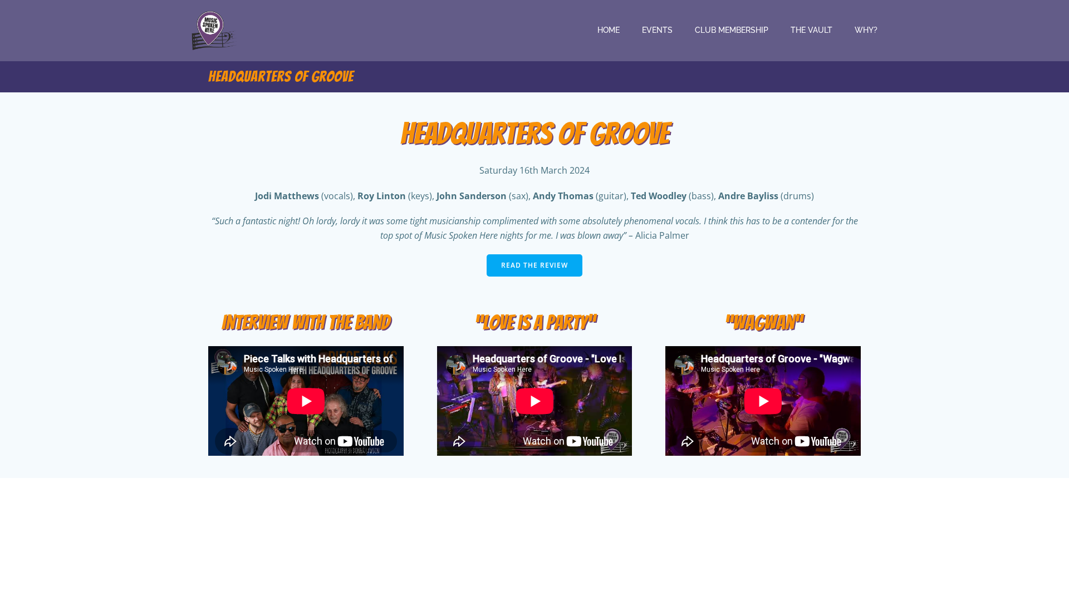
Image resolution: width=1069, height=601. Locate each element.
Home (608, 30)
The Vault (811, 30)
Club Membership (731, 30)
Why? (866, 30)
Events (657, 30)
